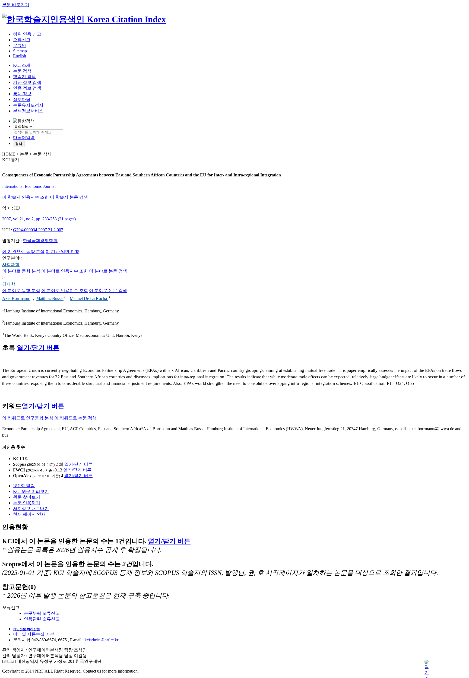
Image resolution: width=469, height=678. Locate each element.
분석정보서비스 (28, 111)
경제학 (8, 284)
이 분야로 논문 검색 (108, 271)
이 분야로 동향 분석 (21, 271)
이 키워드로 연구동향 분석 (27, 418)
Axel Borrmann (16, 298)
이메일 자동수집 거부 (33, 634)
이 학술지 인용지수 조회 (25, 197)
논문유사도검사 (28, 105)
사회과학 (11, 264)
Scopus (19, 464)
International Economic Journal (29, 186)
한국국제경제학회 (40, 240)
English (19, 55)
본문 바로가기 (15, 4)
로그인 (19, 45)
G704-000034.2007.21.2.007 (38, 229)
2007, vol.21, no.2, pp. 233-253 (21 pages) (39, 219)
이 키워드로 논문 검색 (75, 418)
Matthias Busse (50, 298)
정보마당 (21, 99)
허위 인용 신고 (27, 34)
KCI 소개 (21, 65)
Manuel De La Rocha (89, 298)
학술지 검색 (24, 76)
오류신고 (21, 39)
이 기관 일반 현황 (62, 251)
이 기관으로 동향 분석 (23, 251)
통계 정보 (22, 93)
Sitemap (20, 51)
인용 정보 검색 (27, 88)
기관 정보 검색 (27, 82)
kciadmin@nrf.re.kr (101, 640)
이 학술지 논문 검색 (69, 197)
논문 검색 (22, 71)
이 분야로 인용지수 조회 (64, 271)
